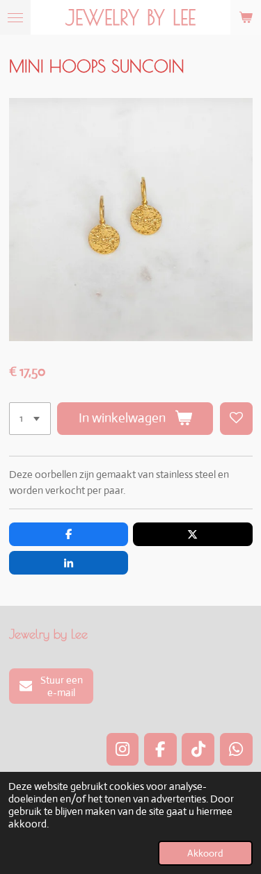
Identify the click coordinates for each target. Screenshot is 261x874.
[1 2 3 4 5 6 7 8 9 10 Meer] (30, 418)
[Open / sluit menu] (15, 17)
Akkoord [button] (205, 853)
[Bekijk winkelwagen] (245, 17)
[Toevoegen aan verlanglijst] (236, 418)
